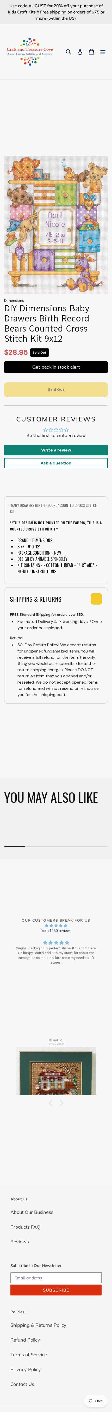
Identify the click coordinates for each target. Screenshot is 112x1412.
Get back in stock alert (56, 367)
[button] (52, 1103)
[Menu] (103, 51)
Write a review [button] (56, 450)
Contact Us (22, 1384)
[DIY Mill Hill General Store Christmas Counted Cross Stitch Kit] (56, 1068)
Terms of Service (28, 1355)
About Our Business (31, 1212)
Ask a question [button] (56, 463)
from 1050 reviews (56, 931)
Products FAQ (25, 1227)
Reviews (19, 1242)
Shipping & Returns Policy (38, 1325)
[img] (56, 925)
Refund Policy (25, 1340)
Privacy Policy (25, 1369)
